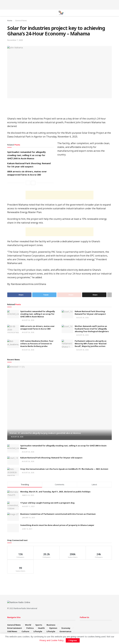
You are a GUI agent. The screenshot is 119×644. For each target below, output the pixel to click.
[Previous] (28, 183)
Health (41, 628)
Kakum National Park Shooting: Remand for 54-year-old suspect (90, 312)
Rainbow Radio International (25, 608)
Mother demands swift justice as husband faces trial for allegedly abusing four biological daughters (92, 329)
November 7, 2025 (15, 40)
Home (9, 20)
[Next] (33, 183)
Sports (38, 625)
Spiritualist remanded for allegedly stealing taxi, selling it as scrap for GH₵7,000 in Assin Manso (26, 155)
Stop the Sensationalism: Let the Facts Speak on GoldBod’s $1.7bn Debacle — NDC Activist (64, 469)
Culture (25, 631)
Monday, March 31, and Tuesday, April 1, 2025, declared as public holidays (55, 491)
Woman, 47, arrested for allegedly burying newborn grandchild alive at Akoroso (45, 433)
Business (51, 625)
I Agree (73, 640)
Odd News (12, 631)
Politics (30, 628)
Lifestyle (38, 631)
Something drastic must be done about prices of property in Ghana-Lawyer (57, 525)
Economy (66, 628)
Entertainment (14, 628)
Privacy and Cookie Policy (51, 640)
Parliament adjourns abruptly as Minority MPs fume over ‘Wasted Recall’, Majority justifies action (90, 343)
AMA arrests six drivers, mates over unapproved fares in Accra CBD (37, 327)
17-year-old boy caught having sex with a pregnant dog (47, 502)
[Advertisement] (59, 4)
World (28, 625)
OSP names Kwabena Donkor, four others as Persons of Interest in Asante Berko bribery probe (36, 343)
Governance (65, 631)
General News (21, 20)
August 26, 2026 (27, 320)
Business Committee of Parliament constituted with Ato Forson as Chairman (58, 514)
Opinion (53, 628)
